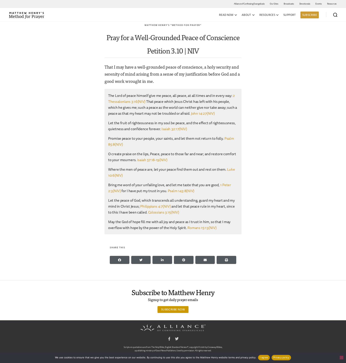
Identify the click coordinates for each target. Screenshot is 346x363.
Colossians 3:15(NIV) (163, 212)
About (246, 15)
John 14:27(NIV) (203, 113)
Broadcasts (289, 3)
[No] (341, 357)
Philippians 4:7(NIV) (155, 206)
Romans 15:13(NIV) (201, 227)
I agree (264, 357)
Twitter (177, 339)
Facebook (169, 339)
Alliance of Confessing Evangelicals (249, 3)
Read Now (226, 15)
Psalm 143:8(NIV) (181, 191)
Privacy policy (281, 357)
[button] (119, 260)
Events (318, 3)
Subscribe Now (173, 309)
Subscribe (309, 15)
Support (289, 15)
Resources (331, 3)
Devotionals (304, 3)
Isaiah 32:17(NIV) (174, 129)
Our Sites (274, 3)
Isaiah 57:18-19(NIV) (152, 160)
